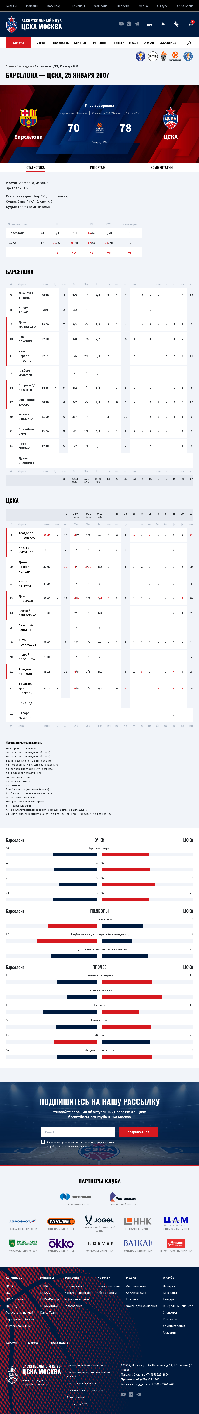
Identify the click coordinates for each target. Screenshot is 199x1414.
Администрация (174, 1326)
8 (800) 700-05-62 (163, 1384)
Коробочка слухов (77, 1299)
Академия (169, 1332)
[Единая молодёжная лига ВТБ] (188, 56)
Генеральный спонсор (178, 1306)
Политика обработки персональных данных (88, 1374)
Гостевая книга (75, 1286)
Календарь (54, 6)
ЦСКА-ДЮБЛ (15, 1306)
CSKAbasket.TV (136, 1293)
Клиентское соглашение (82, 1383)
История (169, 1286)
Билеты (11, 6)
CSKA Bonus (185, 6)
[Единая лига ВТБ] (140, 56)
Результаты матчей (19, 1312)
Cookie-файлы (75, 1397)
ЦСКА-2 (11, 1293)
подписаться (138, 1132)
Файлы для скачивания (141, 1306)
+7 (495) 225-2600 (157, 1374)
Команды (78, 6)
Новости (123, 6)
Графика (132, 1299)
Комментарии (162, 167)
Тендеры (169, 1299)
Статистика (35, 167)
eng (149, 24)
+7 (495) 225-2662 (147, 1379)
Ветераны (170, 1293)
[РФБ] (153, 56)
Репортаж (98, 167)
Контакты (170, 1319)
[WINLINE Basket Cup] (164, 56)
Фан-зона (100, 6)
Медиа (143, 6)
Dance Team (48, 1312)
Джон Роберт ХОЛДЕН (24, 566)
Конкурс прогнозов (78, 1293)
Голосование (73, 1306)
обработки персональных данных (67, 1146)
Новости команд (108, 1286)
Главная (11, 66)
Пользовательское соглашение (86, 1390)
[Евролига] (175, 56)
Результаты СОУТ (77, 1404)
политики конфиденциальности (92, 1142)
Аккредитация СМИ (19, 1326)
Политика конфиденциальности (86, 1365)
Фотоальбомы (136, 1286)
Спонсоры (170, 1312)
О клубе (162, 6)
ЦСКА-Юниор (15, 1299)
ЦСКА (9, 1286)
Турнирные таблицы (20, 1319)
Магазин (32, 6)
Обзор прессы (107, 1293)
